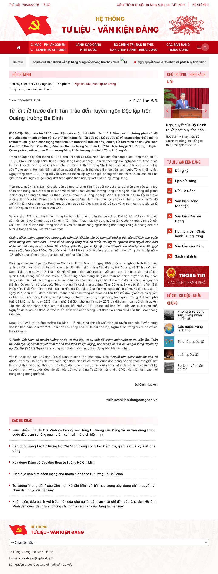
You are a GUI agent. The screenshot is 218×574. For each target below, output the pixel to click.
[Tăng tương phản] (152, 100)
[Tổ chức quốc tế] (169, 341)
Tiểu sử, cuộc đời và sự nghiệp (30, 84)
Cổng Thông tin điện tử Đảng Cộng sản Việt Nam (151, 4)
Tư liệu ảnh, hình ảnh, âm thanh (30, 89)
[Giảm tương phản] (156, 100)
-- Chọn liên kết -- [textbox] (23, 542)
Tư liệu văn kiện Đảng (184, 162)
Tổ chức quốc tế (191, 341)
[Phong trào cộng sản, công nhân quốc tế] (169, 315)
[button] (199, 47)
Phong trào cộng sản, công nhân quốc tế (191, 315)
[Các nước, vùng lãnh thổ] (169, 328)
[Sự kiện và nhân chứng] (169, 367)
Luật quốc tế (188, 354)
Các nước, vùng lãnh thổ (190, 328)
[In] (147, 100)
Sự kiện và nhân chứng (190, 367)
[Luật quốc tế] (169, 354)
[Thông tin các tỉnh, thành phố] (186, 276)
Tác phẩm (63, 84)
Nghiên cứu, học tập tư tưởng (95, 84)
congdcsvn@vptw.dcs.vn (36, 558)
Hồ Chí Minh (200, 4)
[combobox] (109, 542)
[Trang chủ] (32, 25)
